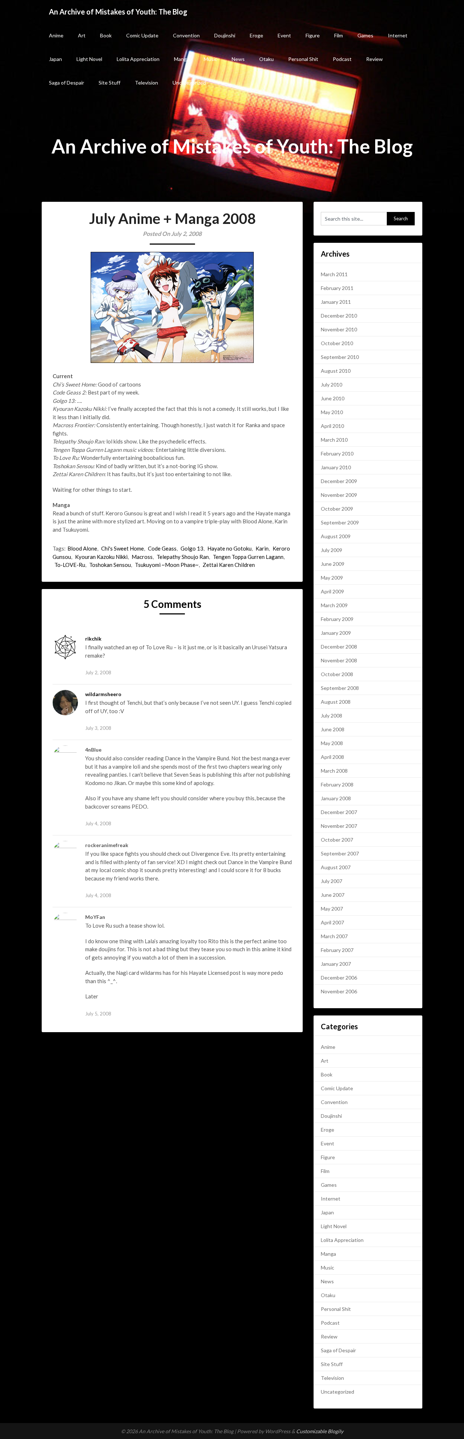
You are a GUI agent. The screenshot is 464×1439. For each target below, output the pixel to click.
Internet (397, 35)
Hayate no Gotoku (229, 548)
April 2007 (332, 922)
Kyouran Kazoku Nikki (101, 556)
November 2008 (339, 660)
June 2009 (332, 564)
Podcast (342, 59)
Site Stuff (109, 82)
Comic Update (142, 35)
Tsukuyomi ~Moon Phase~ (167, 564)
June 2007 (332, 895)
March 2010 (334, 440)
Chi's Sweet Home (122, 548)
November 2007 (339, 826)
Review (374, 59)
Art (82, 35)
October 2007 (337, 840)
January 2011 (336, 302)
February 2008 (337, 784)
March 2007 (334, 936)
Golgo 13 (192, 548)
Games (365, 35)
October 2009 (337, 509)
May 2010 (332, 412)
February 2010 (337, 453)
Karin (262, 548)
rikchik (93, 638)
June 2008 (332, 729)
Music (210, 59)
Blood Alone (82, 548)
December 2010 (339, 315)
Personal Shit (303, 59)
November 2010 (339, 329)
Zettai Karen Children (229, 564)
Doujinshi (224, 35)
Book (106, 35)
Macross (142, 556)
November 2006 (339, 991)
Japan (55, 59)
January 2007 (336, 964)
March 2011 (334, 274)
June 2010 (332, 398)
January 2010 (336, 467)
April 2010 (332, 426)
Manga (181, 59)
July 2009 (331, 550)
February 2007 (337, 950)
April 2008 (332, 757)
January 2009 (336, 633)
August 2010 (336, 371)
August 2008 (336, 702)
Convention (186, 35)
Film (338, 35)
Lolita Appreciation (138, 59)
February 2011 (337, 288)
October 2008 (337, 674)
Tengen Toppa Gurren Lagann (248, 556)
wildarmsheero (103, 694)
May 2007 (332, 908)
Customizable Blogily (319, 1431)
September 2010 (340, 357)
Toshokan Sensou (110, 564)
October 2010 (337, 343)
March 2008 (334, 771)
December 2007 (339, 812)
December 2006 (339, 977)
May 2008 (332, 743)
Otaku (266, 59)
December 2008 (339, 646)
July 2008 (331, 715)
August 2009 (336, 536)
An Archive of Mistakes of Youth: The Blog (118, 11)
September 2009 (340, 522)
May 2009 (332, 578)
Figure (313, 35)
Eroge (256, 35)
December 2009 (339, 481)
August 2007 (336, 867)
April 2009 (332, 591)
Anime (56, 35)
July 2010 (331, 384)
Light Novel (89, 59)
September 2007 (340, 853)
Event (284, 35)
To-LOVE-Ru (69, 564)
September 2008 (340, 688)
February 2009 (337, 619)
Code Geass (162, 548)
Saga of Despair (66, 82)
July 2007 (331, 881)
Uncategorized (189, 82)
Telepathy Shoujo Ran (183, 556)
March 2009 (334, 605)
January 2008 (336, 798)
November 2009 (339, 495)
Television (146, 82)
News (238, 59)
